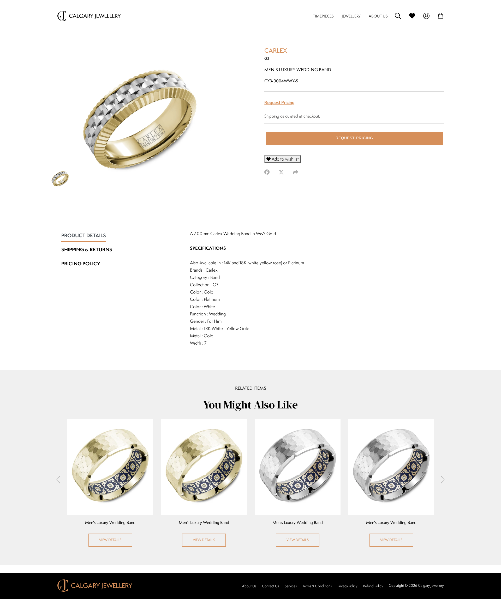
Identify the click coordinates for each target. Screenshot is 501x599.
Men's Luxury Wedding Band (110, 522)
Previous (60, 480)
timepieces (323, 16)
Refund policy (373, 586)
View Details (110, 539)
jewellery (351, 16)
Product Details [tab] (83, 235)
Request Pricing (279, 102)
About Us (249, 586)
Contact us (270, 586)
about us (378, 16)
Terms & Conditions (317, 586)
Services (291, 586)
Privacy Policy (347, 586)
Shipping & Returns (86, 249)
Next (441, 480)
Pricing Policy (80, 263)
